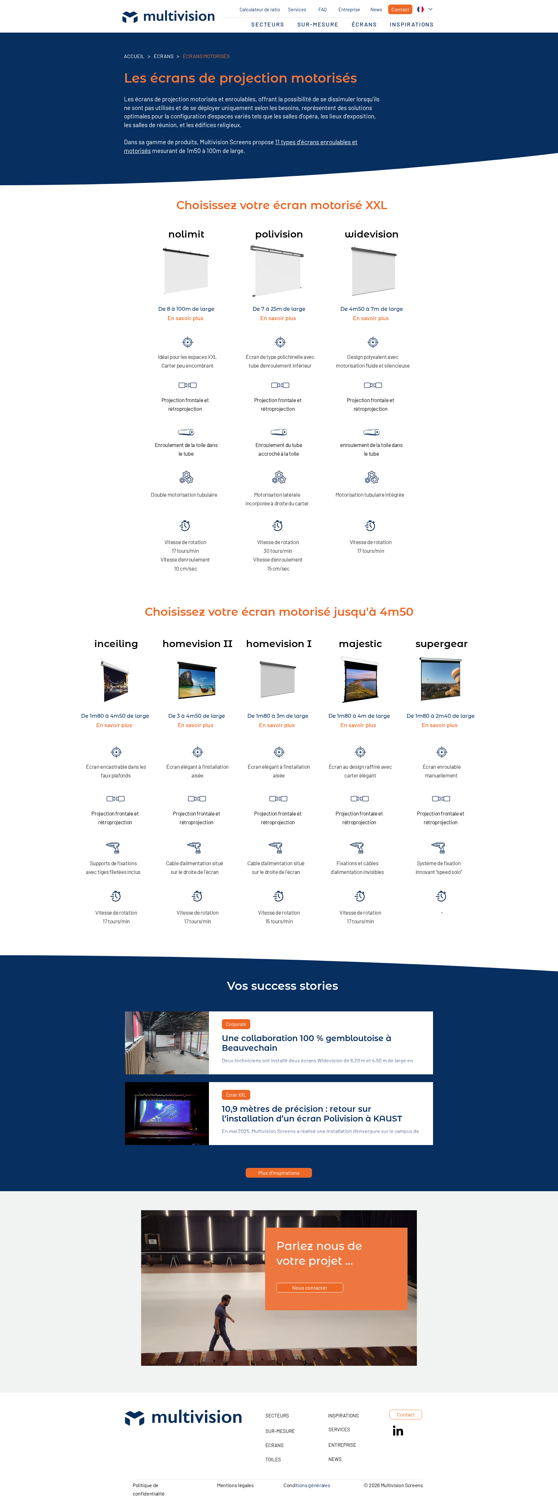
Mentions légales (235, 1485)
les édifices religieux (212, 124)
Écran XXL (236, 1095)
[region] (279, 1288)
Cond (289, 1485)
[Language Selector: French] (424, 9)
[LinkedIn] (398, 1431)
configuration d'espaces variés (210, 116)
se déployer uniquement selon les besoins (244, 107)
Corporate (236, 1024)
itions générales (312, 1485)
